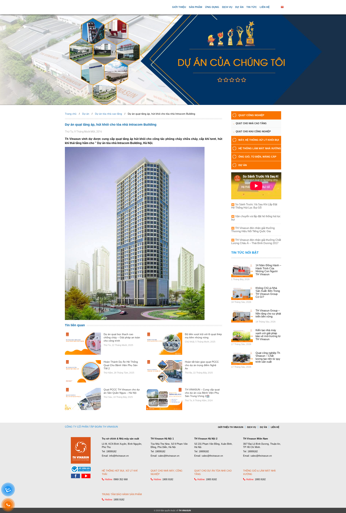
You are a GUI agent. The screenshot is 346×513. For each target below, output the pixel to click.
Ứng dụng (212, 7)
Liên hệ (265, 7)
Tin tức (251, 7)
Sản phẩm (195, 7)
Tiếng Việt (290, 7)
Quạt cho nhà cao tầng (251, 123)
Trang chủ (70, 113)
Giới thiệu (179, 7)
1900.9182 (167, 479)
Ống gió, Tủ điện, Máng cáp (257, 156)
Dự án (239, 7)
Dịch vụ (227, 7)
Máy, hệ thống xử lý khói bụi (258, 139)
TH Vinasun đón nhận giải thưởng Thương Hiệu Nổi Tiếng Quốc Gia (253, 229)
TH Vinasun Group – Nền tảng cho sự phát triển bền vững (268, 313)
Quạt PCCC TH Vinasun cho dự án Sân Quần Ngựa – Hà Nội (122, 391)
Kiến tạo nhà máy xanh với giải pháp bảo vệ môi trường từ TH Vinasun (268, 335)
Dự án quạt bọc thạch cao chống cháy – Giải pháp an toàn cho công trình (122, 337)
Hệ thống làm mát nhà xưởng (259, 148)
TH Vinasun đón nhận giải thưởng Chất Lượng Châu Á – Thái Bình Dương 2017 (256, 241)
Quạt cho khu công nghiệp (253, 131)
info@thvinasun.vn (119, 455)
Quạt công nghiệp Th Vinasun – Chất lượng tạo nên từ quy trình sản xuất (268, 357)
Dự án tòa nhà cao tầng (108, 113)
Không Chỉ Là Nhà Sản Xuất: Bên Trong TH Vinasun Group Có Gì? (268, 292)
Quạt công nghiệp (251, 115)
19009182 (111, 451)
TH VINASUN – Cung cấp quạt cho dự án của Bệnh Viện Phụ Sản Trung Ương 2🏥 (202, 392)
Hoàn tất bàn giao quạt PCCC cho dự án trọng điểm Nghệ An (202, 365)
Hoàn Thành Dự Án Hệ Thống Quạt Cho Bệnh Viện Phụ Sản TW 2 (121, 365)
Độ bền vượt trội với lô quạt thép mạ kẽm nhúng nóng (203, 336)
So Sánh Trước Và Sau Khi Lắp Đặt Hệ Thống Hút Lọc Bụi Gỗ (254, 206)
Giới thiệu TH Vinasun (230, 427)
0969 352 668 (121, 479)
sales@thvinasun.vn (168, 455)
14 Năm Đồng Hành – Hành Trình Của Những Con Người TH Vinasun (268, 270)
